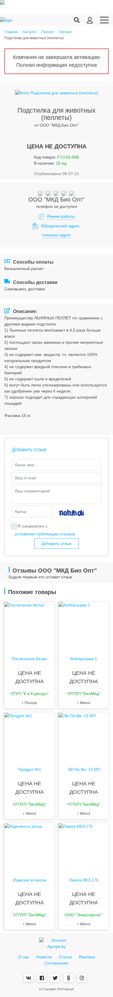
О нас (23, 957)
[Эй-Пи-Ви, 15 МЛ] (84, 735)
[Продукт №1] (29, 735)
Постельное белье (29, 659)
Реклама (87, 957)
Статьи (65, 957)
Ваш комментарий (32, 491)
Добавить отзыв (56, 543)
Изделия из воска (29, 880)
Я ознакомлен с (33, 526)
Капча (20, 511)
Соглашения (56, 963)
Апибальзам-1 (83, 659)
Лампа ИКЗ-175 (84, 880)
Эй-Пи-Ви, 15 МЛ (84, 769)
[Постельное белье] (29, 625)
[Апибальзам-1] (84, 625)
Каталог (29, 32)
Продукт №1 (29, 769)
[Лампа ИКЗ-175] (84, 846)
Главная (11, 32)
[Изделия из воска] (29, 846)
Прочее (47, 32)
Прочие (65, 32)
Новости (44, 957)
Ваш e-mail (25, 478)
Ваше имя (24, 464)
